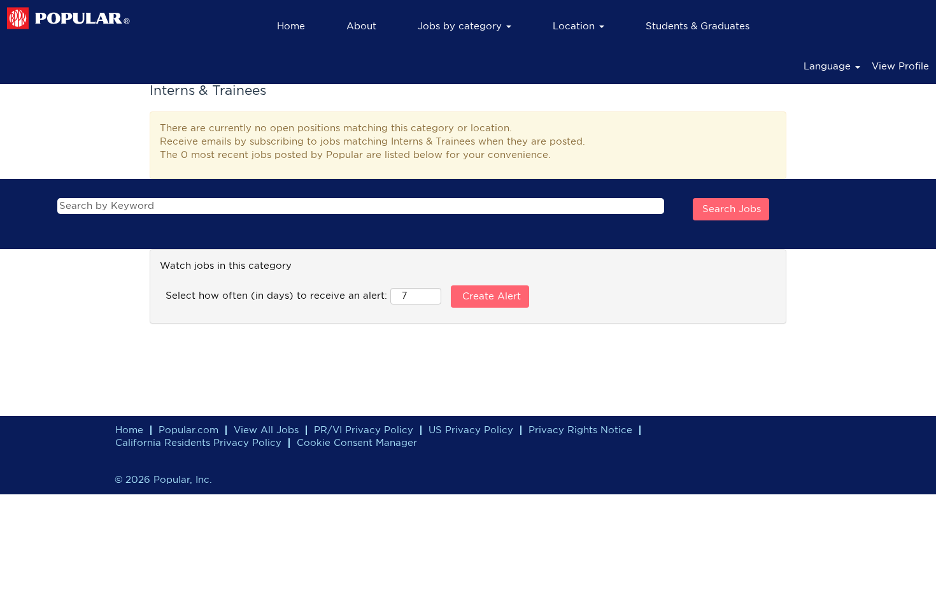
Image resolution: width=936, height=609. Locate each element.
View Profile (900, 66)
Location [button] (575, 26)
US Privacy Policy (471, 430)
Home (291, 26)
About (361, 26)
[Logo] (68, 18)
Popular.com (188, 430)
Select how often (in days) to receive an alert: (276, 296)
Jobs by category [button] (461, 26)
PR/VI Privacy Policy (363, 430)
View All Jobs (266, 430)
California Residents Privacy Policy (198, 443)
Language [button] (829, 66)
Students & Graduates (697, 26)
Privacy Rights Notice (580, 430)
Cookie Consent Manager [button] (357, 443)
